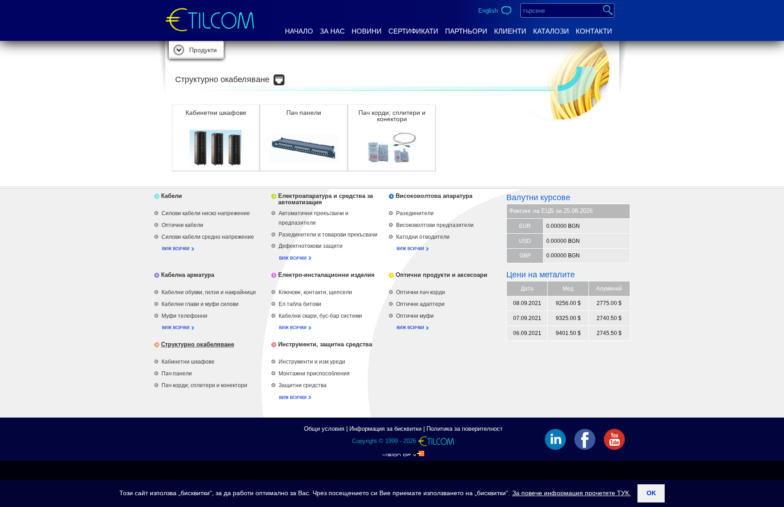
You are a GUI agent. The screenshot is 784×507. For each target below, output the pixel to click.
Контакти (594, 31)
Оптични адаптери (420, 304)
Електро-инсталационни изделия (326, 274)
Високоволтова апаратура (434, 195)
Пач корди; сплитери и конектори (204, 385)
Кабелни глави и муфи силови (200, 304)
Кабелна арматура (187, 274)
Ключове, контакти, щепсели (315, 292)
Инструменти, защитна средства (325, 344)
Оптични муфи (415, 316)
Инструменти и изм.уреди (312, 362)
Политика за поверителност (464, 428)
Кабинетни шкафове (188, 362)
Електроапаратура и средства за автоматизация (325, 199)
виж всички (176, 248)
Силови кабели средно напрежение (208, 237)
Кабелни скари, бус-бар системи (320, 316)
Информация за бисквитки (385, 428)
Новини (367, 31)
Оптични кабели (182, 225)
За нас (332, 31)
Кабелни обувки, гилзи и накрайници (209, 292)
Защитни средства (303, 385)
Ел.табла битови (300, 304)
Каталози (551, 31)
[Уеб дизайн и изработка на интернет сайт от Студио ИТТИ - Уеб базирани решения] (403, 451)
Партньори (466, 31)
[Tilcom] (210, 12)
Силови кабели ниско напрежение (206, 213)
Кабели (171, 195)
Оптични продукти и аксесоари (441, 274)
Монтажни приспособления (314, 373)
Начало (299, 31)
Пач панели (177, 373)
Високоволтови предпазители (435, 225)
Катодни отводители (423, 237)
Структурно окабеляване (197, 344)
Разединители (415, 213)
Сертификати (413, 31)
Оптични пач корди (420, 292)
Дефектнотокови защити (311, 246)
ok (651, 493)
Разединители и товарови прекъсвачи (328, 234)
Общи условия (324, 428)
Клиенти (510, 31)
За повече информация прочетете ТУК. (571, 493)
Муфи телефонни (184, 316)
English (488, 10)
